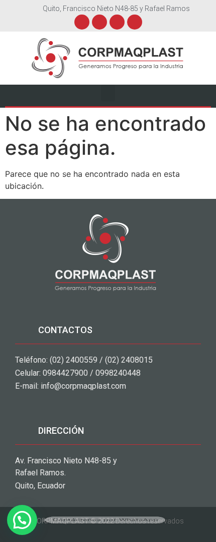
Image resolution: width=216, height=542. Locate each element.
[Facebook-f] (81, 22)
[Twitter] (99, 22)
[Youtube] (117, 22)
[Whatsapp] (134, 22)
